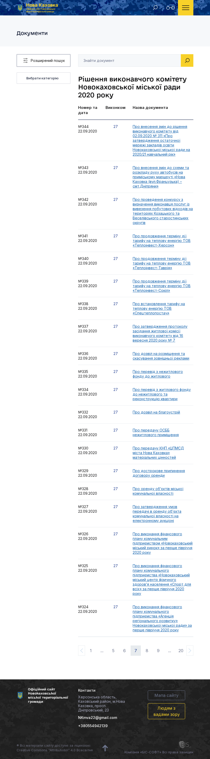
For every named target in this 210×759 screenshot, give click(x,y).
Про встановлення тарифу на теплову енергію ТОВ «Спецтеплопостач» (159, 308)
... (101, 650)
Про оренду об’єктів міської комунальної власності (158, 490)
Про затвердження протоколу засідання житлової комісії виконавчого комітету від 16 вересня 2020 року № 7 (160, 333)
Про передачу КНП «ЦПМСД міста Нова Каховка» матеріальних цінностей (158, 453)
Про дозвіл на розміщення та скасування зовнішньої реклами (161, 355)
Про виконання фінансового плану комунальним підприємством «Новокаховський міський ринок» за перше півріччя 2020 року (163, 543)
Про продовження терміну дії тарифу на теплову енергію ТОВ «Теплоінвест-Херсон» (162, 240)
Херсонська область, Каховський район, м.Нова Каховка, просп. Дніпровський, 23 (101, 703)
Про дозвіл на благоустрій (156, 412)
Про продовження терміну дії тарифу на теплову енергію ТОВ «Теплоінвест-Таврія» (162, 263)
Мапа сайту (166, 695)
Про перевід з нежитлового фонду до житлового (158, 373)
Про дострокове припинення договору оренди (159, 472)
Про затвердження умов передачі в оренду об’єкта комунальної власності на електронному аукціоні (157, 513)
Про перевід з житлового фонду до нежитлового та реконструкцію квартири (162, 394)
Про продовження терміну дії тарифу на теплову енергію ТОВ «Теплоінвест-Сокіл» (162, 286)
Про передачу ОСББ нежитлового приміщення (156, 432)
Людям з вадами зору (166, 711)
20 (180, 650)
